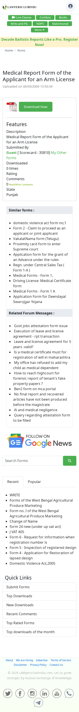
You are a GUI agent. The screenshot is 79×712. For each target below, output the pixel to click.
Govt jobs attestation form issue (41, 325)
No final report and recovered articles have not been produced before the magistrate (40, 399)
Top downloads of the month (30, 631)
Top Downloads (19, 596)
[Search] (69, 461)
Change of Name (24, 521)
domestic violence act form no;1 (39, 222)
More (38, 30)
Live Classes (23, 17)
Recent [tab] (13, 481)
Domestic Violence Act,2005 (32, 563)
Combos (45, 17)
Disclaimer (20, 665)
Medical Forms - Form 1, (33, 275)
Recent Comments (21, 614)
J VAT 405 (17, 531)
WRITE (15, 495)
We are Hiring (24, 660)
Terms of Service (61, 660)
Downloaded (17, 163)
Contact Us (56, 665)
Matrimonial (60, 24)
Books (63, 17)
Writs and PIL (19, 24)
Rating (11, 173)
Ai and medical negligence (35, 409)
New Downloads (20, 605)
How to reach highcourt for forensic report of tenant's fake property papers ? (39, 378)
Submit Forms (18, 587)
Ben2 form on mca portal (35, 388)
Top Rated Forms (20, 622)
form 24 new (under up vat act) (35, 526)
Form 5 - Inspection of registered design (43, 547)
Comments (15, 178)
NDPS (40, 24)
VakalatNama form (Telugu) (36, 238)
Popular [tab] (34, 481)
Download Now (35, 106)
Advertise (42, 660)
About (9, 660)
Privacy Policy (38, 665)
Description (16, 131)
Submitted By (17, 147)
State (10, 189)
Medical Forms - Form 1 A (34, 291)
